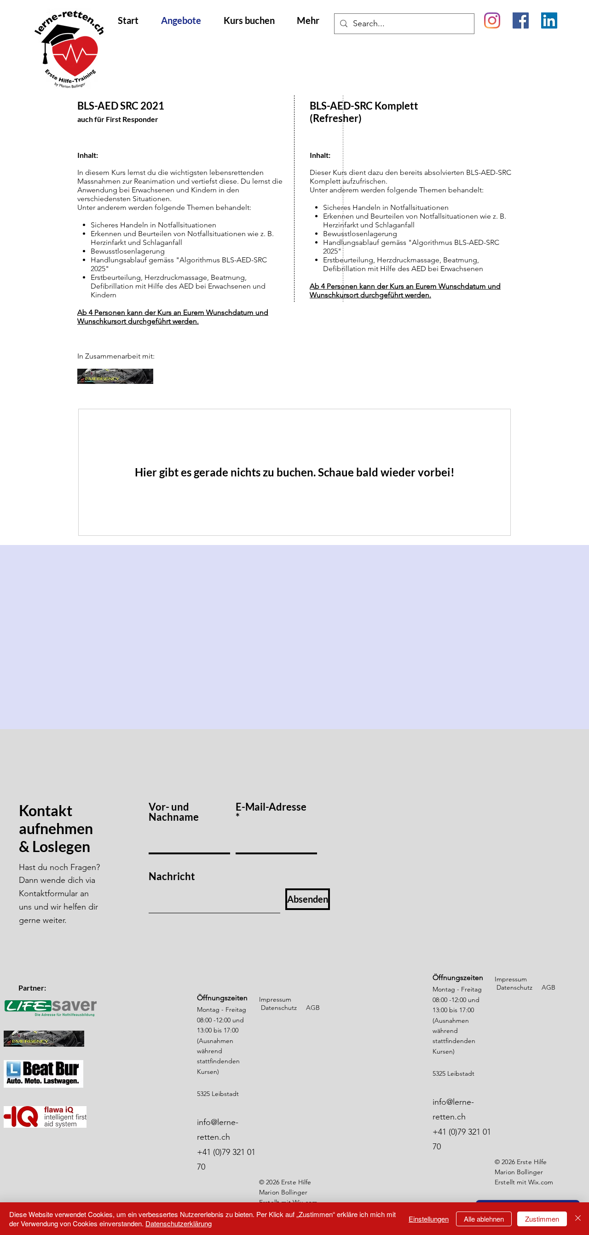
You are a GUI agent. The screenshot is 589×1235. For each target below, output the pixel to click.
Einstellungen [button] (429, 1218)
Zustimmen (542, 1218)
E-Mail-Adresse (271, 807)
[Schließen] (577, 1219)
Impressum (275, 999)
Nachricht (172, 876)
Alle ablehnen (484, 1218)
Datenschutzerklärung (178, 1223)
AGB (313, 1007)
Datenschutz (279, 1007)
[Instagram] (492, 20)
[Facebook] (521, 20)
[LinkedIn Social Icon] (549, 20)
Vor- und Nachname (174, 812)
